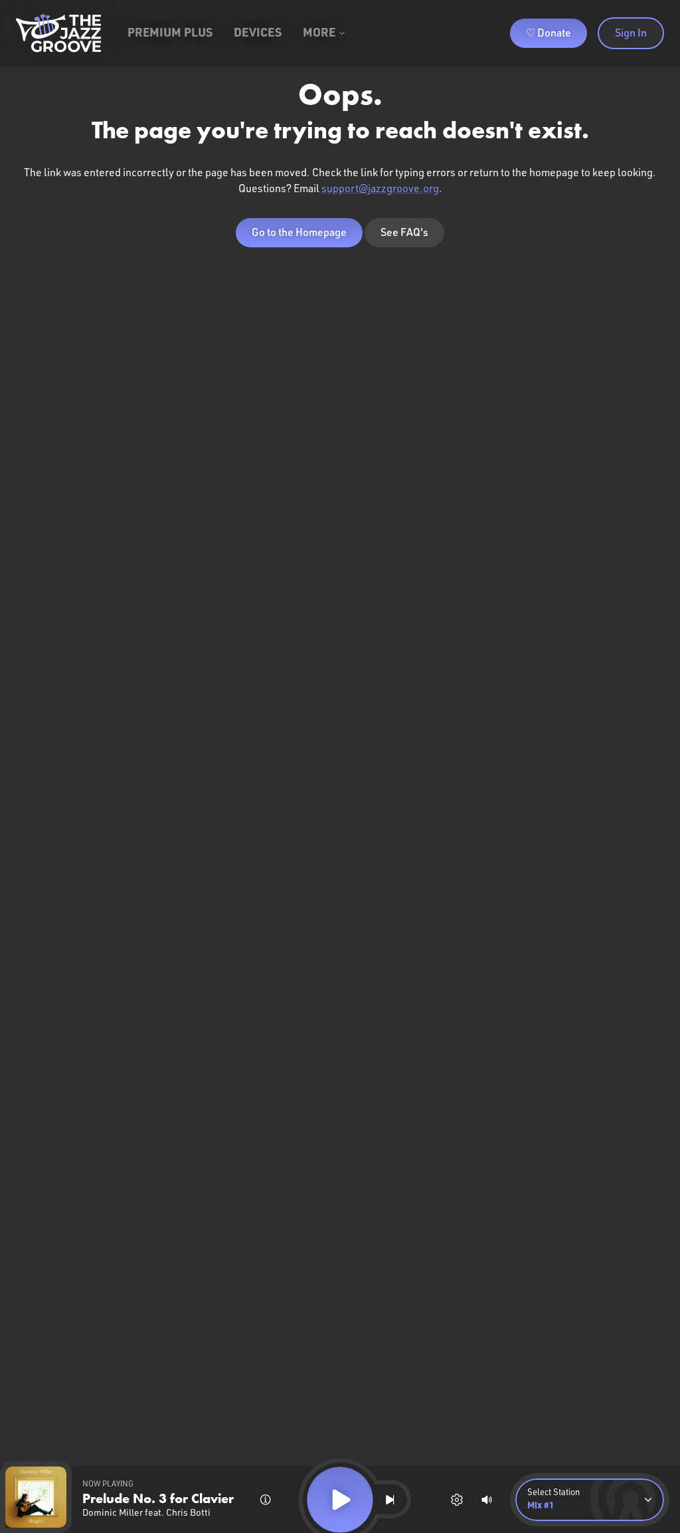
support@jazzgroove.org (380, 188)
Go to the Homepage (299, 232)
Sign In (631, 33)
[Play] (340, 1499)
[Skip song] (390, 1500)
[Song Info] (266, 1500)
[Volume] (486, 1499)
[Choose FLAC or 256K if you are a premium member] (457, 1499)
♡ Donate (548, 33)
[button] (589, 1499)
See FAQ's (404, 232)
